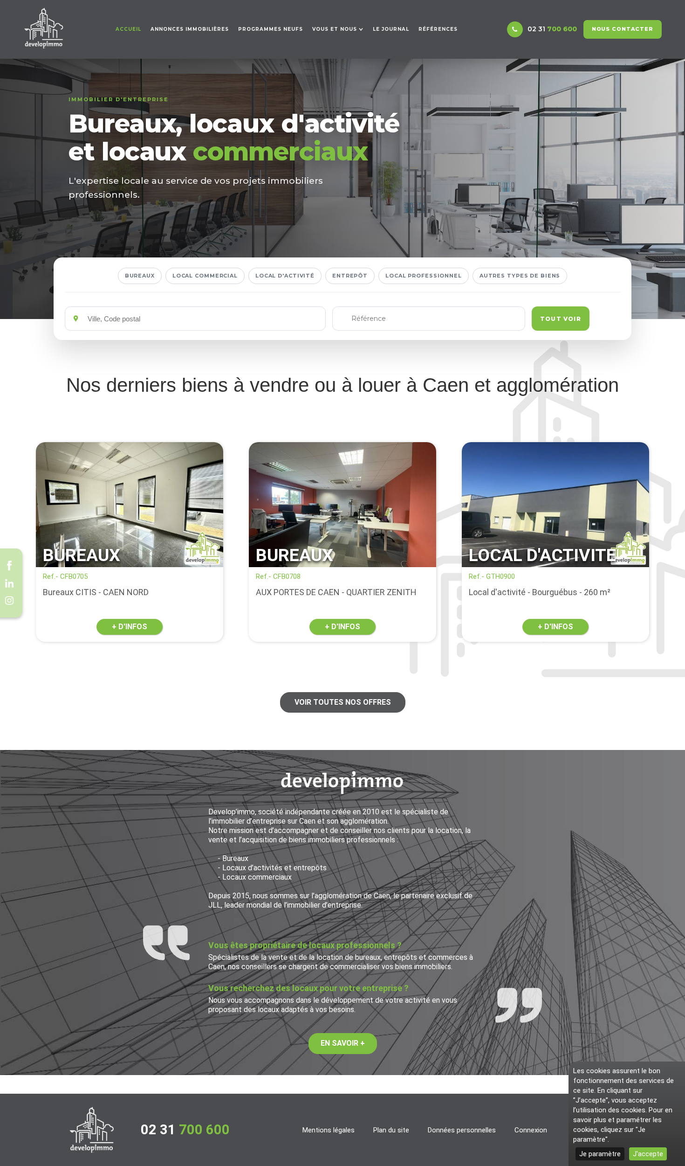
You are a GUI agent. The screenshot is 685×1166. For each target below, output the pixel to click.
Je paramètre (600, 1154)
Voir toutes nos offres (343, 702)
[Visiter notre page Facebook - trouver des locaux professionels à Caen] (9, 566)
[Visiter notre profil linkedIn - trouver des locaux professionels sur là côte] (9, 583)
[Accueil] (43, 28)
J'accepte (648, 1154)
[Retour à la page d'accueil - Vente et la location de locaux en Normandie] (91, 1129)
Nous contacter (622, 29)
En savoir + (343, 1043)
